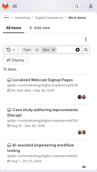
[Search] (86, 50)
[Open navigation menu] (15, 6)
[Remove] (53, 50)
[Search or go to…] (77, 6)
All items (13, 28)
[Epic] (9, 80)
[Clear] (77, 50)
